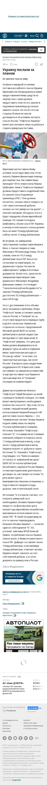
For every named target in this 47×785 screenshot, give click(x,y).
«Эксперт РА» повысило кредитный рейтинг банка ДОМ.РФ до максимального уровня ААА (14, 690)
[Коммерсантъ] (5, 36)
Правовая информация (33, 725)
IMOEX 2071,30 (34, 41)
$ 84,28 (8, 41)
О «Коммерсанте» (10, 720)
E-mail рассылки (30, 728)
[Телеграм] (5, 738)
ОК (41, 50)
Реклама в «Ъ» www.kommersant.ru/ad (23, 16)
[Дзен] (15, 738)
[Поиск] (37, 36)
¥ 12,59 (24, 41)
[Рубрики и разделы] (42, 36)
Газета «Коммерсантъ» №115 (15, 591)
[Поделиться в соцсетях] (41, 64)
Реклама (6, 728)
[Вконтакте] (10, 738)
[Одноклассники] (20, 738)
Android (27, 720)
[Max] (31, 738)
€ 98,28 (16, 41)
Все (19, 676)
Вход (32, 36)
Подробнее (16, 780)
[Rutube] (26, 738)
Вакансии (7, 731)
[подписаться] (23, 603)
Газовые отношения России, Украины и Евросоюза (22, 57)
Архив (5, 723)
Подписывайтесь (14, 581)
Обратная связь (30, 723)
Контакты (7, 725)
